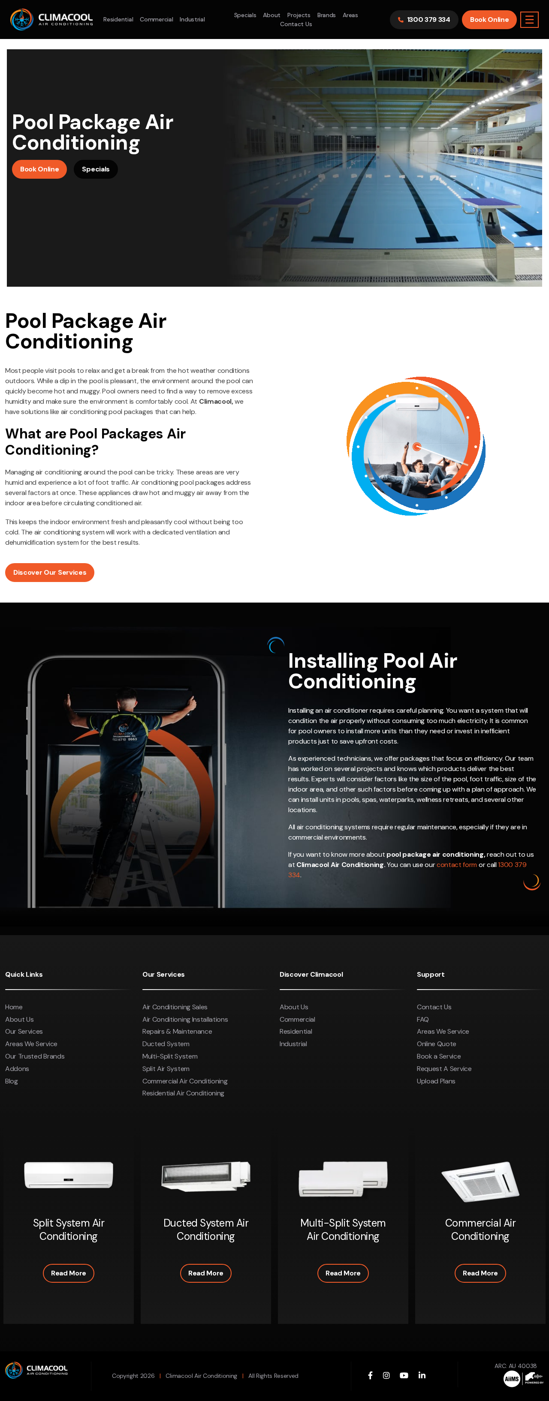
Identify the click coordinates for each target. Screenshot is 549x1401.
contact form (457, 864)
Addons (17, 1068)
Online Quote (436, 1043)
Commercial (156, 19)
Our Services (24, 1031)
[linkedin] (422, 1376)
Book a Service (439, 1056)
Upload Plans (436, 1081)
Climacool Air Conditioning (201, 1376)
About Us (19, 1019)
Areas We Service (31, 1043)
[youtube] (404, 1376)
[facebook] (370, 1376)
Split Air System (166, 1068)
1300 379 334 (428, 19)
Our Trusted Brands (34, 1056)
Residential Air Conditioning (183, 1093)
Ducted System (166, 1043)
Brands (326, 15)
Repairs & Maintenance (177, 1031)
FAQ (423, 1019)
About (272, 15)
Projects (299, 15)
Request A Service (444, 1068)
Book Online (489, 19)
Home (14, 1006)
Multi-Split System (169, 1056)
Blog (11, 1081)
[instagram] (386, 1376)
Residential (118, 19)
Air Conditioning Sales (175, 1006)
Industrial (192, 19)
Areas (350, 15)
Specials (245, 15)
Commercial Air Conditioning (184, 1081)
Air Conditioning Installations (185, 1019)
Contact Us (296, 24)
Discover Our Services (49, 572)
